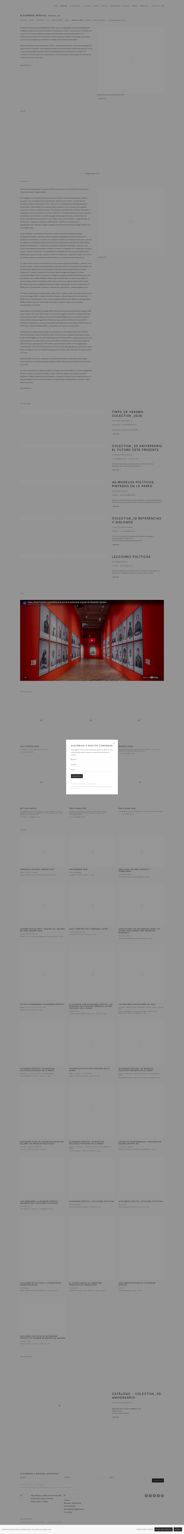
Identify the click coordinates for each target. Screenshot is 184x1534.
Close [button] (113, 744)
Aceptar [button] (178, 1529)
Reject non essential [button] (163, 1529)
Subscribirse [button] (76, 776)
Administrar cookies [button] (144, 1529)
